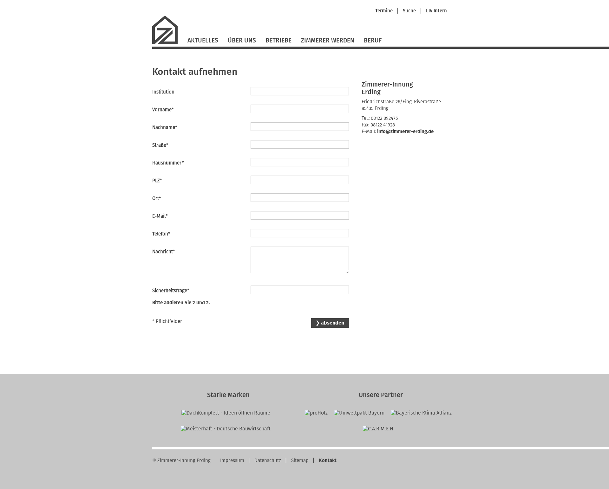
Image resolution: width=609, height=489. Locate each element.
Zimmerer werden (327, 40)
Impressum (232, 460)
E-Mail (163, 216)
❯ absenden (330, 323)
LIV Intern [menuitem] (436, 11)
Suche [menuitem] (409, 11)
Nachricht (163, 251)
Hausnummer (168, 163)
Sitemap (300, 460)
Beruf (373, 40)
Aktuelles (202, 40)
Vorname (163, 109)
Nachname (164, 127)
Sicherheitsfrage (170, 290)
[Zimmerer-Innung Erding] (167, 43)
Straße (163, 145)
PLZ (163, 180)
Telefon (163, 234)
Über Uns (242, 40)
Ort (163, 198)
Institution (163, 92)
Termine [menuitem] (384, 11)
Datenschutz (267, 460)
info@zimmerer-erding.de (405, 131)
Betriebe (278, 40)
